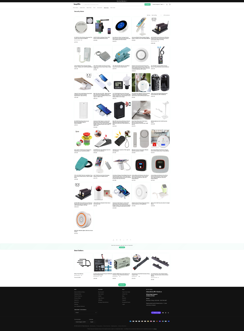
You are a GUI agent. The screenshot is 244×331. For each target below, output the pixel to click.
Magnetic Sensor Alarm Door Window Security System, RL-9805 (140, 150)
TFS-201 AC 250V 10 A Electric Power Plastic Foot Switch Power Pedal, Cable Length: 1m (102, 66)
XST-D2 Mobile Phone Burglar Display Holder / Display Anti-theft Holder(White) (83, 66)
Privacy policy (99, 325)
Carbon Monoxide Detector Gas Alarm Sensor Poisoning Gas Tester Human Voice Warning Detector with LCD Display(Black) (140, 177)
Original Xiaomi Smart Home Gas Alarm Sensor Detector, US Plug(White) (140, 203)
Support (124, 300)
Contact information (122, 325)
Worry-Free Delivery (78, 273)
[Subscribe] (95, 312)
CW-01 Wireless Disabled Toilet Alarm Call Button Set (102, 203)
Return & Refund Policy (79, 291)
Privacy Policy (77, 298)
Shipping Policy (77, 294)
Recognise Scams (126, 302)
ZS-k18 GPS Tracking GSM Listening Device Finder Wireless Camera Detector (160, 66)
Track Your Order (126, 291)
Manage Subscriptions (103, 302)
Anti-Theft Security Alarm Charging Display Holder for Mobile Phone (101, 176)
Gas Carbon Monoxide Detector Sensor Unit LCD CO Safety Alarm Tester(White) (160, 150)
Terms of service (106, 325)
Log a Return (101, 298)
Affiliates (100, 300)
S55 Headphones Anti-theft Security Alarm (159, 122)
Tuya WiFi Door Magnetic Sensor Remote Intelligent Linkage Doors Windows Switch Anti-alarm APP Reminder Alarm (141, 94)
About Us (76, 300)
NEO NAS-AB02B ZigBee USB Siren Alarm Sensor (83, 231)
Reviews (124, 298)
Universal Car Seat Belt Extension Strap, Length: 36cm (141, 274)
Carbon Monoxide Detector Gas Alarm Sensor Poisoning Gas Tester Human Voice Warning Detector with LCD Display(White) (159, 177)
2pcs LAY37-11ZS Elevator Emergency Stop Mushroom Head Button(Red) (82, 150)
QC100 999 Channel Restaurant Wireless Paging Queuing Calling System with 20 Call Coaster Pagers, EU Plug (160, 38)
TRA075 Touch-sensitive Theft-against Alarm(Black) (121, 150)
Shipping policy (114, 325)
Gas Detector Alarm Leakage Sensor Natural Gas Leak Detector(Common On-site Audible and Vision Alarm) (122, 38)
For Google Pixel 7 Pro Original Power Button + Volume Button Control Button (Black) (159, 274)
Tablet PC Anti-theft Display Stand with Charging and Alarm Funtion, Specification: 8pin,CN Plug (83, 94)
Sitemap (76, 304)
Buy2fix (79, 325)
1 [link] (113, 239)
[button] (169, 4)
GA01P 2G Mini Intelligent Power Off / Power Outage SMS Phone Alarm (102, 38)
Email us (159, 291)
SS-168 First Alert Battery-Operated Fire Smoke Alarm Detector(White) (83, 38)
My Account (101, 291)
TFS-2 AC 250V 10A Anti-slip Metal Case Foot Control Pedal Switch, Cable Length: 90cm (83, 176)
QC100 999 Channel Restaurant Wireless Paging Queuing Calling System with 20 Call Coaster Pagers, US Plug (83, 204)
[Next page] (130, 239)
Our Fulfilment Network (79, 306)
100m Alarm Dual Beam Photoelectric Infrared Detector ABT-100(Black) (159, 94)
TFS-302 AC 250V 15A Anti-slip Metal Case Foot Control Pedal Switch (121, 66)
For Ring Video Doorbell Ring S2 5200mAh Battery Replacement (103, 274)
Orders (99, 296)
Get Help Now (122, 247)
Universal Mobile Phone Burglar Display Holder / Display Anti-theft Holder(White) (141, 38)
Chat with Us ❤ (150, 291)
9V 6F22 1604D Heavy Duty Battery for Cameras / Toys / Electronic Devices (121, 274)
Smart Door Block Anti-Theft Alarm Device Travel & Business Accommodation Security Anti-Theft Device (140, 123)
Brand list (76, 302)
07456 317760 (150, 295)
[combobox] (114, 4)
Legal (123, 304)
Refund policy (93, 325)
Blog (123, 296)
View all (122, 284)
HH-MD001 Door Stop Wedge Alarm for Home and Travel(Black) (102, 150)
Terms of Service (78, 296)
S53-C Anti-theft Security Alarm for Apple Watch (160, 203)
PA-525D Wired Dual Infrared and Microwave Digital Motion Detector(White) (81, 122)
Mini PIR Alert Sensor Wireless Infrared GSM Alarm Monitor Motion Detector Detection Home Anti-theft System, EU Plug (121, 123)
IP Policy (155, 328)
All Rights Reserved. (85, 325)
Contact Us (124, 294)
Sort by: (148, 15)
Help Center (101, 294)
